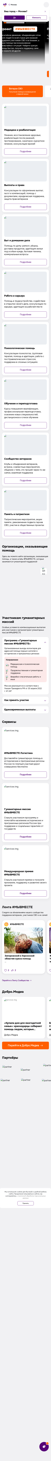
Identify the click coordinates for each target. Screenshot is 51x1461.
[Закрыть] (45, 11)
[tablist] (25, 91)
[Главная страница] (5, 4)
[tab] (22, 91)
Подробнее (25, 151)
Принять (25, 1203)
